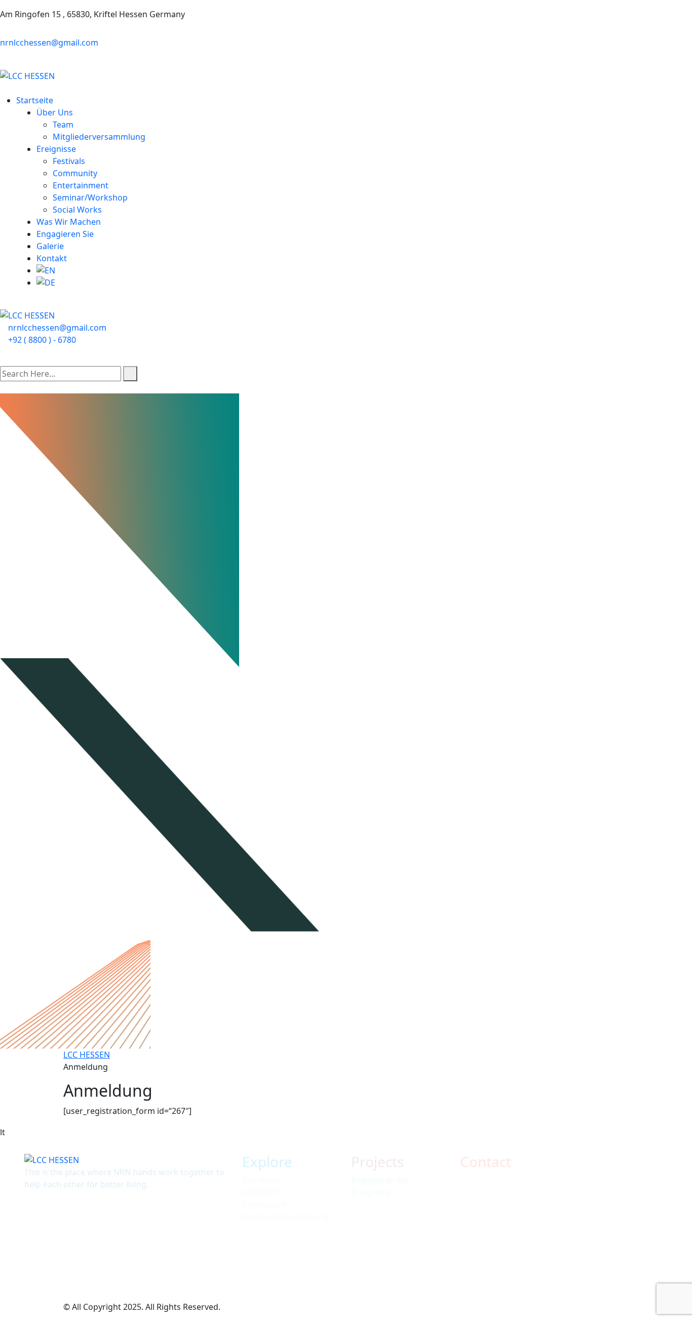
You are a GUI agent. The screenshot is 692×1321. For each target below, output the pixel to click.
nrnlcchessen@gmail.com (49, 42)
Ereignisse (56, 148)
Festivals (69, 161)
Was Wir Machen (68, 221)
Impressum (264, 1204)
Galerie (50, 246)
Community (75, 173)
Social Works (77, 209)
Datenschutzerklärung (285, 1216)
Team (63, 124)
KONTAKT (260, 1192)
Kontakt (51, 258)
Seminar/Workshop (90, 197)
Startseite (34, 100)
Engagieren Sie (65, 233)
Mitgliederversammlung (99, 136)
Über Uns (54, 112)
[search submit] (130, 373)
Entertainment (80, 185)
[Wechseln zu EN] (364, 270)
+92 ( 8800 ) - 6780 (42, 339)
